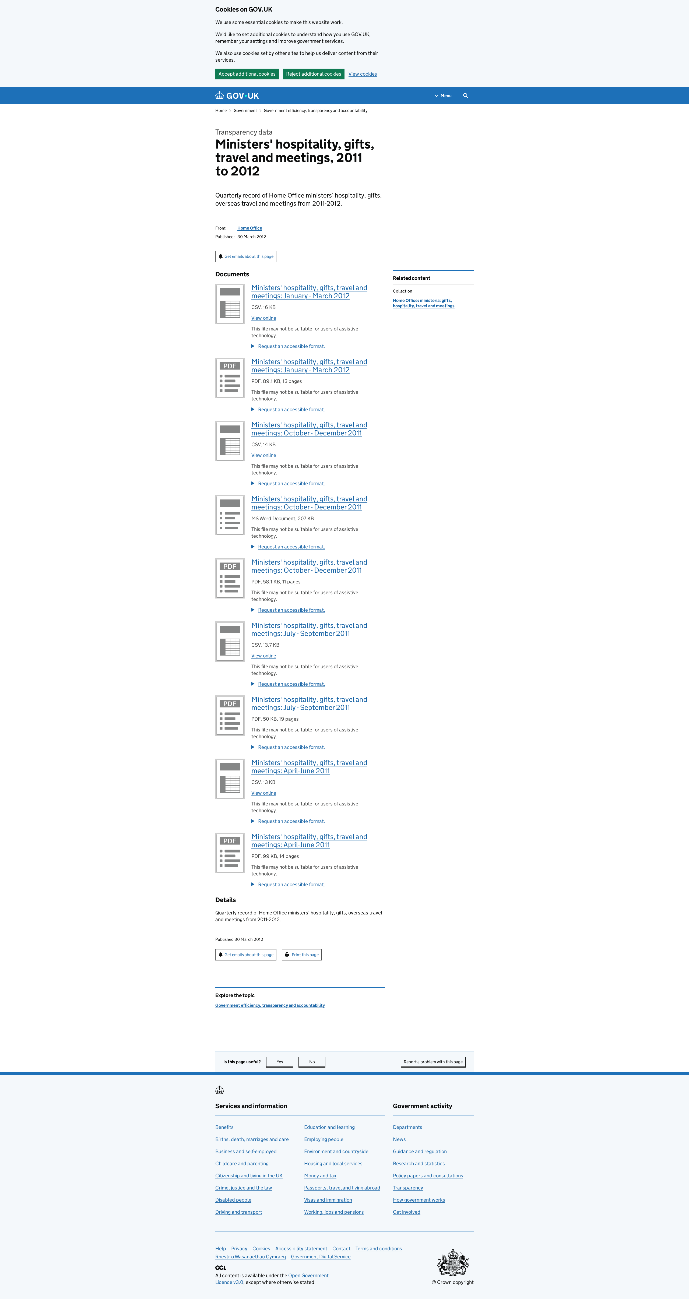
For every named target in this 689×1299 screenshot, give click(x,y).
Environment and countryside (336, 1151)
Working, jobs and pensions (334, 1212)
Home (221, 110)
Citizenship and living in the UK (249, 1176)
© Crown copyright (453, 1282)
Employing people (323, 1139)
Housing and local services (333, 1163)
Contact (341, 1248)
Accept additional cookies (247, 74)
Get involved (406, 1212)
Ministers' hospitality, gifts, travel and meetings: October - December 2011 (309, 428)
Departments (407, 1127)
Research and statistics (419, 1163)
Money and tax (320, 1176)
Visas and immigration (328, 1200)
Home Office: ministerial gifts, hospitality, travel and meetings (424, 303)
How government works (419, 1200)
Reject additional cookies (313, 74)
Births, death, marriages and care (252, 1139)
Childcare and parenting (242, 1163)
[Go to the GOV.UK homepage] (237, 96)
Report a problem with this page (433, 1061)
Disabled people (233, 1200)
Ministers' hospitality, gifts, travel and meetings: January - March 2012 (309, 291)
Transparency (408, 1188)
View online (263, 318)
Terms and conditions (379, 1248)
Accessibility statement (301, 1248)
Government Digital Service (321, 1257)
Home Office (249, 228)
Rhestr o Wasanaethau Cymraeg (250, 1257)
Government (245, 110)
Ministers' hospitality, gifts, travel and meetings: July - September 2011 (309, 629)
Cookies (261, 1248)
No (317, 1061)
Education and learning (329, 1127)
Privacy (239, 1248)
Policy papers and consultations (428, 1176)
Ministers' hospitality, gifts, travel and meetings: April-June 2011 (309, 766)
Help (220, 1248)
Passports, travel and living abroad (342, 1188)
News (399, 1139)
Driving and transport (238, 1212)
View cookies (363, 73)
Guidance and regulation (420, 1151)
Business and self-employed (246, 1151)
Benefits (224, 1127)
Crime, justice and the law (243, 1188)
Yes (285, 1061)
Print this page (305, 954)
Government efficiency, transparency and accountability (315, 110)
